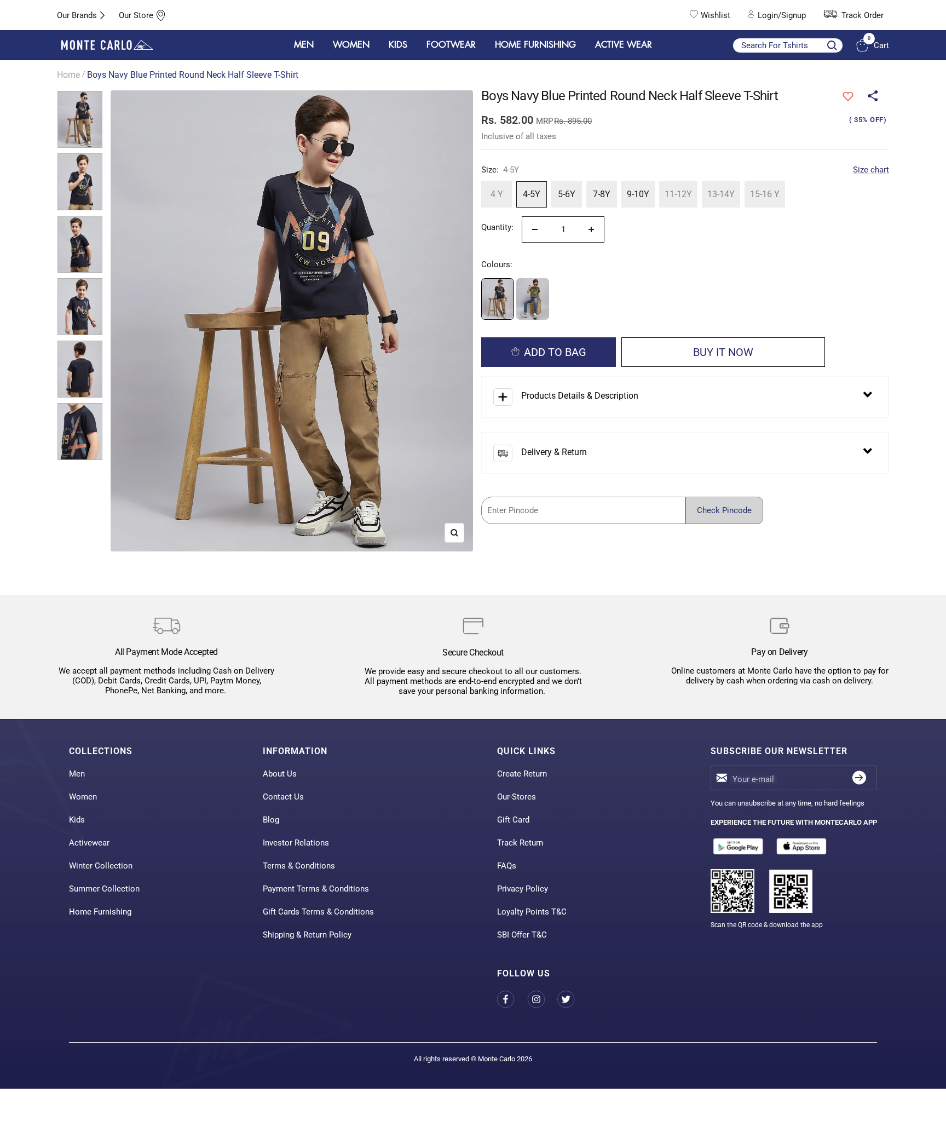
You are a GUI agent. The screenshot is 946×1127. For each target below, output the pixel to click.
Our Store (136, 15)
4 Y (497, 194)
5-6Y (566, 194)
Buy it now (723, 352)
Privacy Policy (522, 889)
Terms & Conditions (299, 866)
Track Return (520, 843)
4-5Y (531, 194)
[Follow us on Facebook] (512, 1000)
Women (83, 797)
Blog (271, 820)
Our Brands (77, 15)
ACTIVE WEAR (623, 45)
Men (77, 774)
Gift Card (513, 820)
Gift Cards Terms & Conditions (318, 912)
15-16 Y (765, 194)
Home (68, 75)
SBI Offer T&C (522, 935)
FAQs (506, 866)
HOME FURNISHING (535, 45)
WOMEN (351, 45)
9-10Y (638, 194)
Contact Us (283, 797)
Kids (77, 820)
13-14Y (721, 194)
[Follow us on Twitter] (572, 1000)
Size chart (871, 170)
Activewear (89, 843)
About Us (280, 774)
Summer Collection (104, 889)
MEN (304, 45)
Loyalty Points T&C (532, 912)
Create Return (522, 774)
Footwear (451, 45)
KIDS (398, 45)
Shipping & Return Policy (307, 935)
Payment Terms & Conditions (316, 889)
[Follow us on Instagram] (542, 1000)
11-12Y (678, 194)
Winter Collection (100, 866)
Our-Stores (516, 797)
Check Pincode (724, 510)
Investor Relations (296, 843)
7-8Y (601, 194)
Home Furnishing (100, 912)
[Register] (859, 778)
